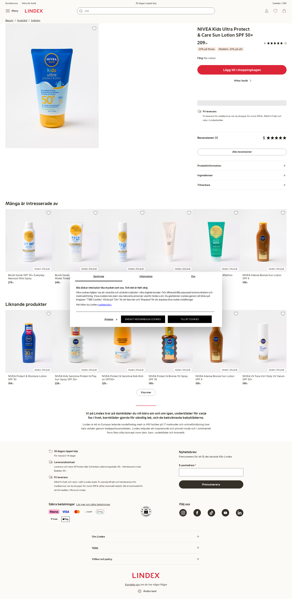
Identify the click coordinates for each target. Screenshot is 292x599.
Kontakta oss (132, 584)
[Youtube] (225, 512)
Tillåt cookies (190, 319)
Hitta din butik (29, 3)
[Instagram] (183, 512)
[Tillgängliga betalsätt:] (81, 516)
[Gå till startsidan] (34, 11)
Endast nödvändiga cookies (143, 319)
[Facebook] (197, 512)
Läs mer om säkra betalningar (93, 504)
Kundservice (11, 3)
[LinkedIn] (239, 512)
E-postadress (187, 465)
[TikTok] (211, 512)
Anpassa (108, 319)
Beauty (9, 20)
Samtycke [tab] (98, 276)
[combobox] (146, 10)
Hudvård (22, 20)
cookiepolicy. (105, 304)
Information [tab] (145, 276)
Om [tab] (193, 276)
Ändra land (149, 591)
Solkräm (35, 20)
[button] (52, 85)
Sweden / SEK (280, 3)
